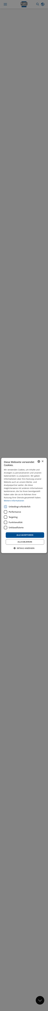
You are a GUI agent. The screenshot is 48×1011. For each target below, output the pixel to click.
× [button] (42, 461)
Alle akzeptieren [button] (25, 535)
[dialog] (24, 505)
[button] (24, 548)
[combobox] (38, 461)
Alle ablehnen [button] (25, 542)
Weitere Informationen (14, 500)
